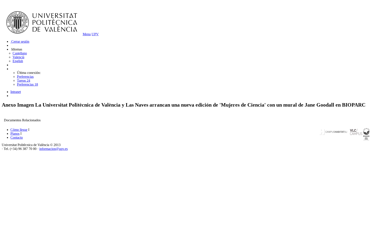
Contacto (16, 137)
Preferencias (25, 76)
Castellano (20, 53)
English (18, 61)
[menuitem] (191, 92)
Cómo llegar (18, 130)
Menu (87, 34)
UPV (95, 34)
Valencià (18, 57)
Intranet (15, 92)
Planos (15, 133)
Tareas (23, 80)
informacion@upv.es (53, 149)
